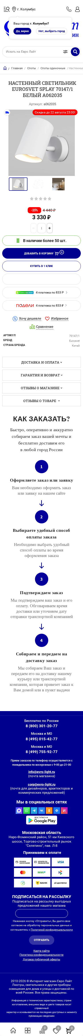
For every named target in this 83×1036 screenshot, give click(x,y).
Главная (17, 68)
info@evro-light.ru (41, 772)
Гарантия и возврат (40, 375)
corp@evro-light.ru (41, 784)
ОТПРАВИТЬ (41, 940)
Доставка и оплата (40, 362)
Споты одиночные (53, 68)
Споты (31, 68)
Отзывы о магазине (40, 388)
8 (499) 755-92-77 (42, 752)
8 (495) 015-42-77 (42, 739)
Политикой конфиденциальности (52, 929)
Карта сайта (41, 950)
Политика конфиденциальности (41, 954)
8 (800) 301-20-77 (42, 726)
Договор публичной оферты (41, 959)
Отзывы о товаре (40, 401)
